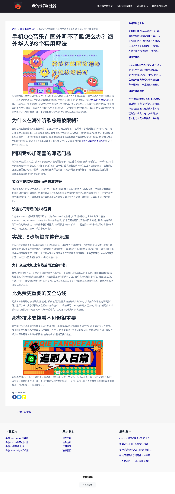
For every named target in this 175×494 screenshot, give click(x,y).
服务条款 (66, 438)
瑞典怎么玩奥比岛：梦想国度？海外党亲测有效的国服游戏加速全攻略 (145, 113)
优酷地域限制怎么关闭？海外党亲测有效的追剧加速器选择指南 (145, 36)
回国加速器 (142, 6)
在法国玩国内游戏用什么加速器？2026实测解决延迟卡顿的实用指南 (145, 80)
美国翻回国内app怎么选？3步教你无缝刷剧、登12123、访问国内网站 (145, 31)
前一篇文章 (24, 412)
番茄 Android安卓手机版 (17, 450)
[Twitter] (19, 397)
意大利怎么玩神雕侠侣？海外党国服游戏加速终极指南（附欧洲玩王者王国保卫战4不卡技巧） (145, 118)
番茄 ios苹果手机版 (14, 446)
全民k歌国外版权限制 (99, 100)
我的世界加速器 (44, 6)
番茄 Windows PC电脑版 (16, 438)
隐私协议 (66, 442)
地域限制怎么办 (159, 6)
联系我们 (66, 450)
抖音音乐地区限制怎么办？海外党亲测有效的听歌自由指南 (145, 41)
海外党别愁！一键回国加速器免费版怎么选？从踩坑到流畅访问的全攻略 (145, 84)
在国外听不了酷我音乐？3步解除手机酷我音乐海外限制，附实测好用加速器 (145, 46)
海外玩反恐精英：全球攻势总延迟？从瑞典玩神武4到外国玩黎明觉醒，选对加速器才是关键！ (145, 99)
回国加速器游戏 (124, 6)
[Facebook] (14, 397)
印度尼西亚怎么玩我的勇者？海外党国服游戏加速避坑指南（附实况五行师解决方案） (145, 108)
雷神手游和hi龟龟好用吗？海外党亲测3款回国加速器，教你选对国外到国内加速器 (145, 75)
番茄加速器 (87, 485)
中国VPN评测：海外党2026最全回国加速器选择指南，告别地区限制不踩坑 (145, 70)
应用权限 (66, 446)
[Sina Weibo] (24, 397)
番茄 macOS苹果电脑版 (16, 442)
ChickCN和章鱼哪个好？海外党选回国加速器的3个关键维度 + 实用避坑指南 (145, 65)
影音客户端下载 (105, 6)
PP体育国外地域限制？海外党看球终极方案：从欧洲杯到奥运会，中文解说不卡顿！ (145, 51)
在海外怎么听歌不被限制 (93, 141)
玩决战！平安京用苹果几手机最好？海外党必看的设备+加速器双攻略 (145, 104)
